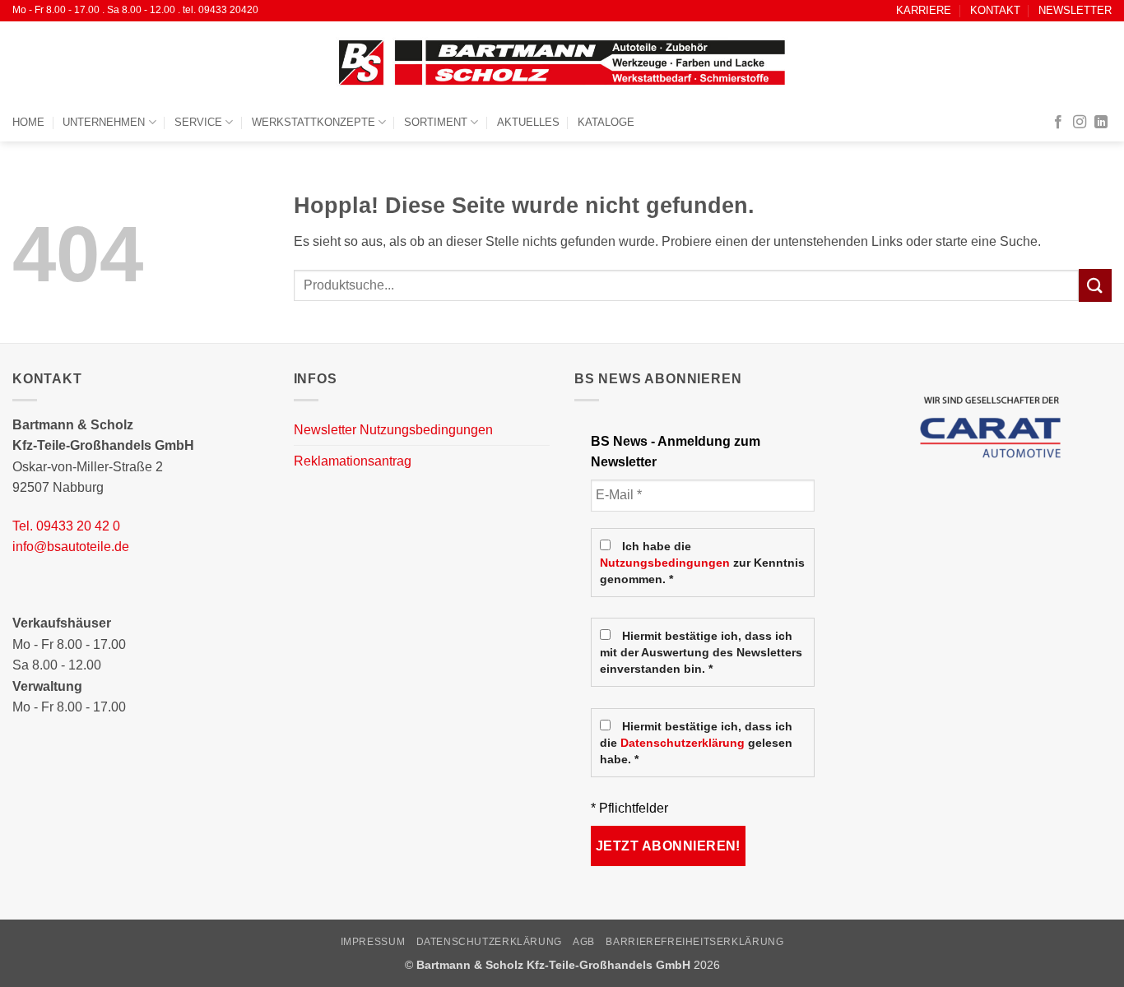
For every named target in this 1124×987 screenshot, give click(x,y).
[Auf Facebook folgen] (1058, 122)
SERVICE (198, 122)
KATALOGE (606, 122)
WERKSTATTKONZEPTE (313, 122)
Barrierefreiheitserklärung (694, 942)
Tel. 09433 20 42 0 (66, 526)
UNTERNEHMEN (104, 122)
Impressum (373, 942)
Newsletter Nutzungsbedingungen (393, 430)
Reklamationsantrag (352, 461)
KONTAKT (995, 10)
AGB (584, 942)
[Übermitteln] (1095, 285)
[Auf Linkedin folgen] (1101, 122)
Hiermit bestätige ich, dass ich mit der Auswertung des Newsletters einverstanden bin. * (701, 652)
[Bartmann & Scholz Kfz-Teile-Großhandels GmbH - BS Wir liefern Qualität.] (562, 62)
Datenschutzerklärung (682, 743)
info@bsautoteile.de (70, 547)
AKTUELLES (528, 122)
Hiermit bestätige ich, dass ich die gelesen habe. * (696, 743)
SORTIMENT (435, 122)
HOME (28, 122)
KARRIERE (923, 10)
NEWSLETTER (1075, 10)
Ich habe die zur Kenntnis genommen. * (702, 563)
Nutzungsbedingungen (665, 563)
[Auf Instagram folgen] (1079, 122)
